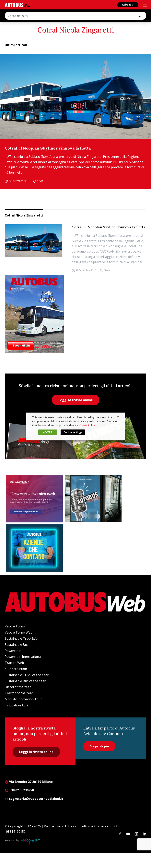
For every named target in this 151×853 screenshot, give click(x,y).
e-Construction (16, 669)
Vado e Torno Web (18, 632)
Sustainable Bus (17, 644)
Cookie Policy (87, 425)
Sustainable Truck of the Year (27, 675)
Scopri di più (99, 746)
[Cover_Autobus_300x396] (75, 314)
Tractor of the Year (19, 693)
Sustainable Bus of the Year (25, 681)
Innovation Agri (16, 705)
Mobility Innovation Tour (23, 699)
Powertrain (13, 651)
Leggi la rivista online (75, 400)
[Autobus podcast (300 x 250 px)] (93, 499)
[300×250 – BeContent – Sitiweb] (34, 499)
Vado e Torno (15, 626)
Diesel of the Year (18, 687)
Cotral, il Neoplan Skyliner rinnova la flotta (48, 148)
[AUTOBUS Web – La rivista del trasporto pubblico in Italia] (17, 5)
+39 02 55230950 (21, 790)
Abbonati (128, 4)
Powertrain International (23, 656)
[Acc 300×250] (34, 548)
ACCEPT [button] (47, 432)
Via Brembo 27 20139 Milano (30, 782)
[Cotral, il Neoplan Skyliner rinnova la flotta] (75, 96)
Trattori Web (14, 663)
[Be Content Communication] (31, 840)
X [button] (118, 417)
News (40, 181)
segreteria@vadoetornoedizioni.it (36, 798)
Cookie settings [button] (73, 432)
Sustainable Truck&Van (22, 638)
